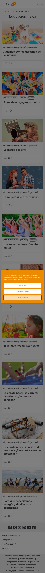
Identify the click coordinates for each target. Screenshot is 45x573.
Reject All (22, 286)
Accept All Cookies (22, 292)
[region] (22, 286)
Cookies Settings (22, 298)
